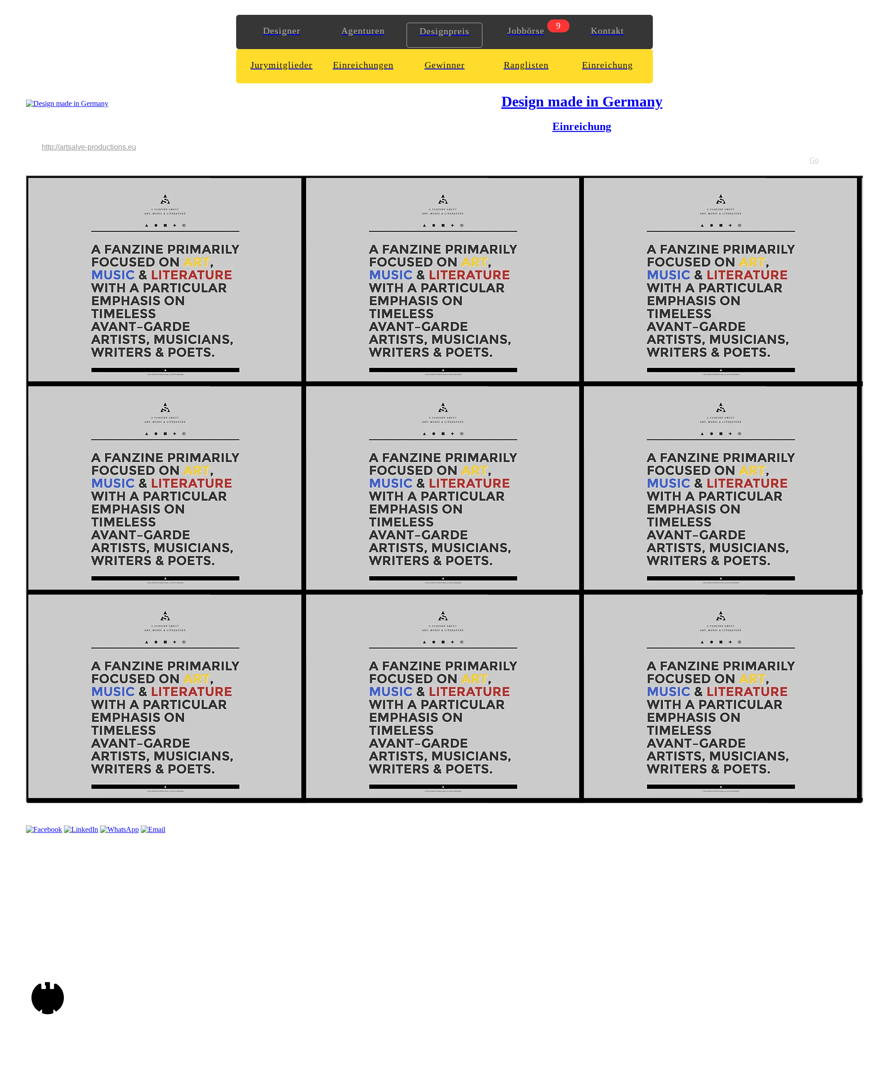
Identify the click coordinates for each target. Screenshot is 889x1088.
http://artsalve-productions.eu (89, 147)
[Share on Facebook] (44, 829)
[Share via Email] (153, 829)
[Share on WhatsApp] (119, 829)
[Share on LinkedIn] (81, 829)
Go (814, 160)
